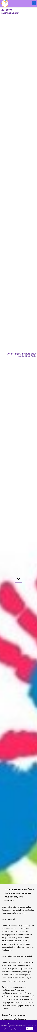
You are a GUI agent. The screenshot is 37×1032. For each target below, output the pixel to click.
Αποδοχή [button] (29, 1029)
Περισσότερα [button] (19, 1029)
